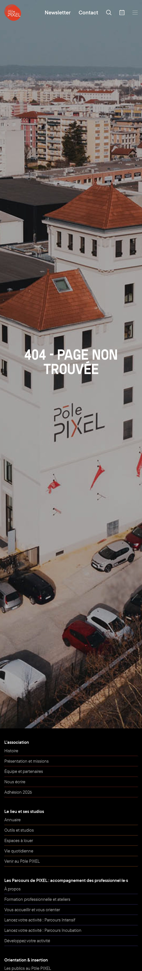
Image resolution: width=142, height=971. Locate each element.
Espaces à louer (18, 840)
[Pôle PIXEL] (12, 12)
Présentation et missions (26, 761)
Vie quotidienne (18, 850)
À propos (12, 888)
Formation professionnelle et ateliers (37, 899)
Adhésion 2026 (18, 792)
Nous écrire (14, 781)
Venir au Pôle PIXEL (22, 861)
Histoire (11, 750)
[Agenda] (121, 12)
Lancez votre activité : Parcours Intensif (39, 919)
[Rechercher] (109, 12)
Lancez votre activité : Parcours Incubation (42, 930)
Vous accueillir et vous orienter (32, 909)
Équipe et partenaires (23, 771)
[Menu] (135, 12)
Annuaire (12, 819)
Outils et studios (19, 830)
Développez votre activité (27, 940)
